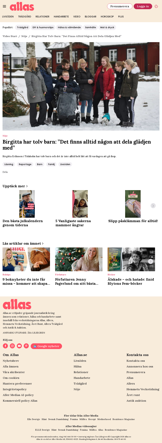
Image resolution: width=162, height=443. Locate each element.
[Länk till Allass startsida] (56, 6)
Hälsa (77, 366)
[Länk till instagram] (12, 346)
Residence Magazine (123, 419)
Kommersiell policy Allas (20, 400)
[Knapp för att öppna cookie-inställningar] (156, 6)
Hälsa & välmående (69, 27)
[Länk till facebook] (5, 346)
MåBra (83, 419)
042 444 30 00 (69, 436)
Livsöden (8, 16)
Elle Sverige (33, 419)
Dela (5, 171)
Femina (74, 419)
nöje (24, 36)
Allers (131, 383)
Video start (10, 36)
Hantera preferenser (17, 383)
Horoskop (107, 16)
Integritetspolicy (15, 389)
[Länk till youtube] (19, 346)
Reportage (25, 164)
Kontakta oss (136, 361)
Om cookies (11, 378)
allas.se (128, 436)
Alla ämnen (11, 366)
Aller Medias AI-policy (18, 395)
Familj (51, 164)
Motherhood (104, 419)
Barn (39, 164)
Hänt (44, 419)
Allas (130, 378)
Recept (92, 419)
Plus (121, 16)
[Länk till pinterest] (26, 346)
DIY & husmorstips (43, 27)
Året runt (133, 395)
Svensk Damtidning (58, 419)
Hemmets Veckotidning (143, 389)
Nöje (77, 389)
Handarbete (61, 16)
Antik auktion (136, 400)
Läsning (8, 164)
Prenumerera (119, 6)
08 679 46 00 (120, 439)
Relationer (42, 16)
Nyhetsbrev (11, 361)
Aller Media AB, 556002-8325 (65, 439)
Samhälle (90, 27)
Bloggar (90, 16)
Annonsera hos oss (140, 366)
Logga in (143, 6)
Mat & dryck (107, 27)
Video (76, 16)
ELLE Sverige (42, 429)
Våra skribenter (14, 372)
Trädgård (24, 16)
